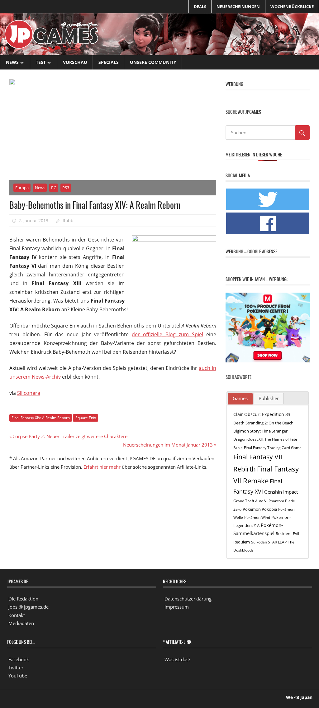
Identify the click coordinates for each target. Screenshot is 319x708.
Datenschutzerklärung (188, 599)
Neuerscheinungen (238, 6)
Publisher (269, 398)
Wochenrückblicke (292, 6)
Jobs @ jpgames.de (28, 607)
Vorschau (75, 62)
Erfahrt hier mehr (102, 467)
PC (53, 187)
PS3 (65, 187)
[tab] (240, 399)
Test (41, 62)
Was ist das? (177, 659)
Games (240, 398)
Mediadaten (21, 623)
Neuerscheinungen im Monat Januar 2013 (168, 445)
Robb (68, 220)
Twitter (15, 667)
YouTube (17, 675)
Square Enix (85, 417)
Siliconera (28, 393)
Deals (200, 6)
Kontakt (16, 615)
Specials (108, 62)
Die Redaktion (23, 599)
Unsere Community (153, 62)
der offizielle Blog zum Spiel (167, 334)
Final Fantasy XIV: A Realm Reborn (41, 417)
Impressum (176, 607)
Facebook (18, 659)
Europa (22, 187)
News (12, 62)
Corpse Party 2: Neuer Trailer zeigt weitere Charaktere (69, 436)
